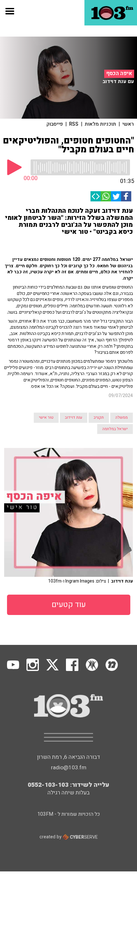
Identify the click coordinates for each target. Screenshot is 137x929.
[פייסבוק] (126, 196)
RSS (73, 124)
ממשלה (121, 417)
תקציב (99, 417)
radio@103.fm (68, 767)
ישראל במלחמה (115, 429)
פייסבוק (55, 124)
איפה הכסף (119, 73)
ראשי (128, 124)
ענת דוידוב (73, 417)
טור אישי (46, 417)
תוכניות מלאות (100, 124)
